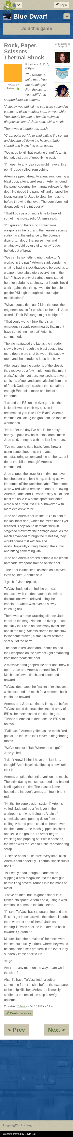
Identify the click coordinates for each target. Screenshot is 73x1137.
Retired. (21, 1006)
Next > (58, 1031)
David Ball (30, 1134)
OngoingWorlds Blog (17, 1125)
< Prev (18, 1031)
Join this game (36, 28)
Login (63, 5)
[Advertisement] (36, 1080)
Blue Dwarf (30, 16)
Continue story (20, 1013)
